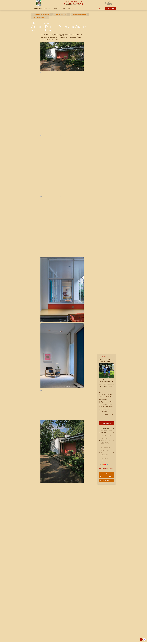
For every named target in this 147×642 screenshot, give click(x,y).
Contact (110, 8)
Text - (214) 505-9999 (107, 476)
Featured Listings (38, 8)
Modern (64, 8)
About (100, 8)
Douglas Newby (102, 356)
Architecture (56, 8)
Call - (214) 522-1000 (106, 473)
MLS (69, 8)
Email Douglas (105, 480)
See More (101, 388)
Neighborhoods (46, 8)
